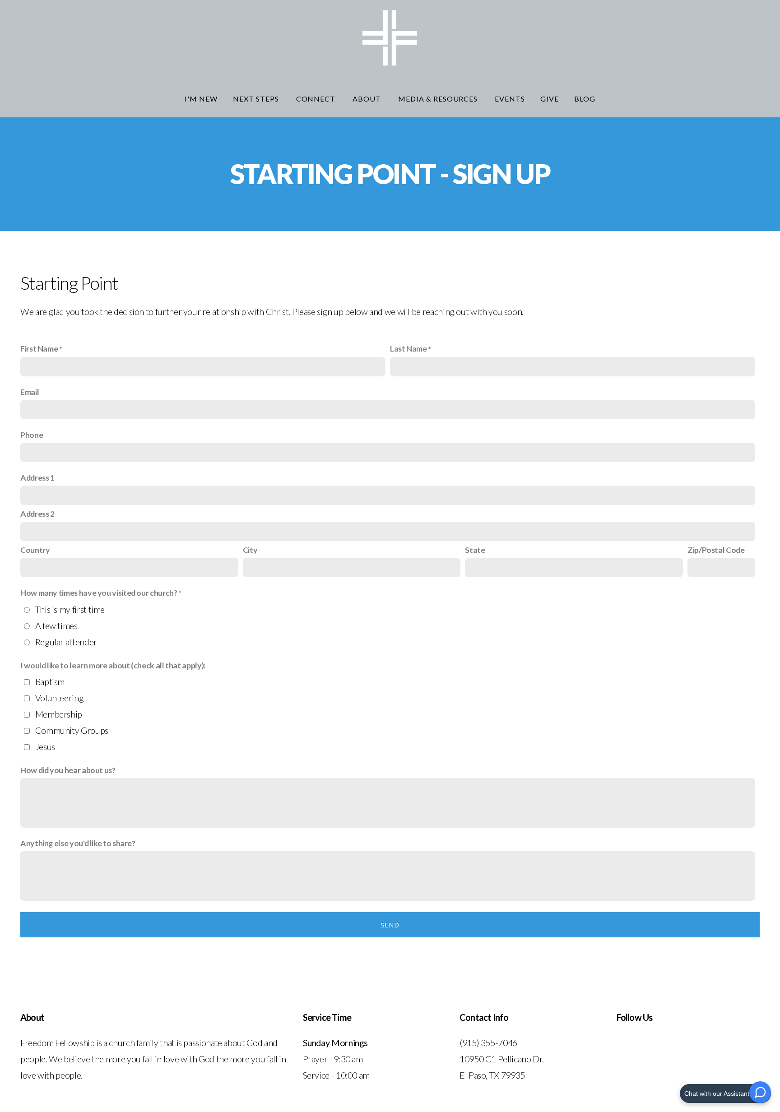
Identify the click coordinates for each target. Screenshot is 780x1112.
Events (510, 98)
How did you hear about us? (68, 770)
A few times (56, 625)
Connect (317, 98)
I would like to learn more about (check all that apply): (112, 665)
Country (35, 550)
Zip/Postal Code (716, 550)
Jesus (45, 746)
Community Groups (71, 730)
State (475, 550)
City (250, 550)
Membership (58, 714)
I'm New (201, 98)
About (368, 98)
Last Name (408, 348)
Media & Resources (438, 98)
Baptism (50, 681)
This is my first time (70, 609)
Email (29, 392)
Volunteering (59, 697)
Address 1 (37, 477)
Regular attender (66, 641)
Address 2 (37, 514)
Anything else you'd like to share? (77, 843)
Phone (31, 435)
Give (549, 98)
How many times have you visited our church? (98, 593)
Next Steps (257, 98)
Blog (584, 98)
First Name (39, 348)
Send (390, 924)
